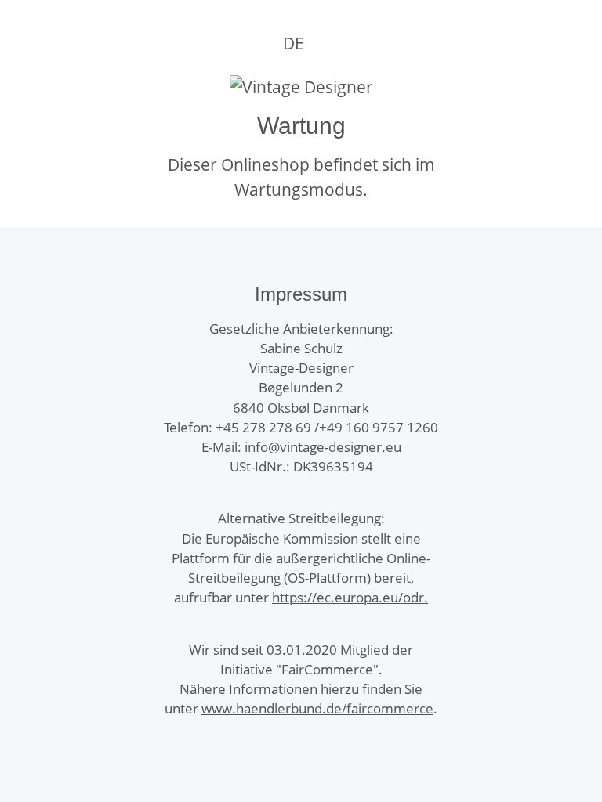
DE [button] (293, 43)
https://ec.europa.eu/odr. (350, 597)
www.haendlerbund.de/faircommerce (317, 708)
